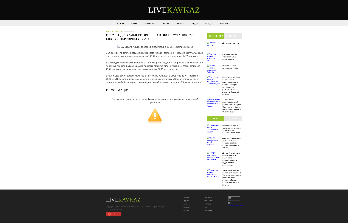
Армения (187, 204)
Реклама (207, 204)
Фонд (208, 23)
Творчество (150, 23)
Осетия (186, 210)
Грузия (186, 201)
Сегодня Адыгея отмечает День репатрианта (229, 56)
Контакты (208, 197)
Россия (120, 23)
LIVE (174, 10)
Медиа (195, 23)
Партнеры (208, 210)
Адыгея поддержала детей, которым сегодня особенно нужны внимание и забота (231, 143)
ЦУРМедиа (223, 23)
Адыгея (118, 31)
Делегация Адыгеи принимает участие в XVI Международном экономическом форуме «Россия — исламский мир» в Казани (231, 177)
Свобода (180, 23)
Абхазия (187, 207)
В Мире (134, 23)
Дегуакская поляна (230, 43)
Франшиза (208, 201)
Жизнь (166, 23)
